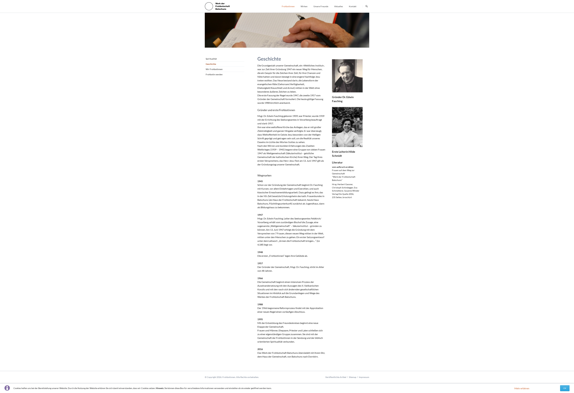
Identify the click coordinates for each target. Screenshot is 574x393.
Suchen (366, 6)
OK (564, 388)
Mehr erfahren (521, 388)
